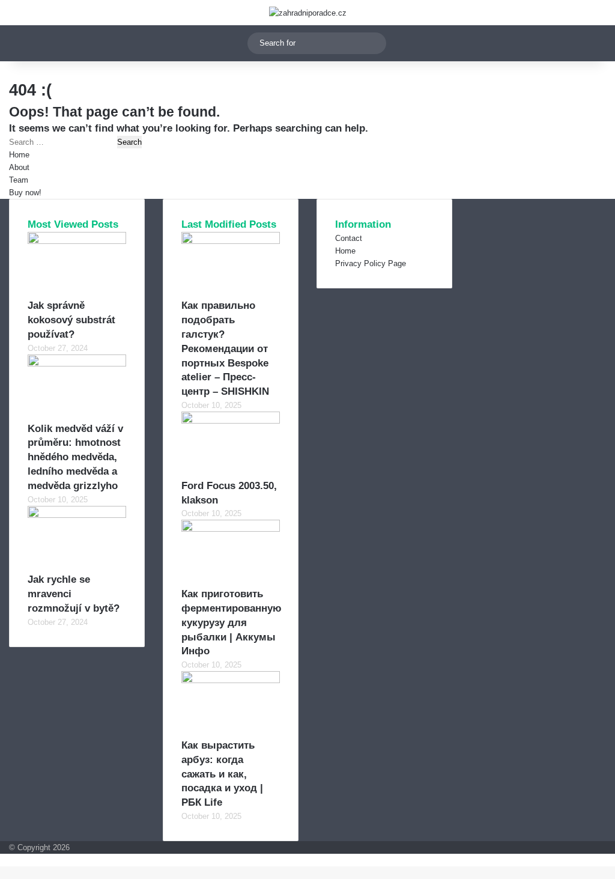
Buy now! (25, 192)
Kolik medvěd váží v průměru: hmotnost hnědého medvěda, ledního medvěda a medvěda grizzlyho (75, 457)
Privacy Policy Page (370, 263)
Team (18, 179)
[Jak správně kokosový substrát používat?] (77, 241)
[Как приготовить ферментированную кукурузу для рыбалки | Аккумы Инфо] (230, 529)
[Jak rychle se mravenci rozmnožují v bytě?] (77, 515)
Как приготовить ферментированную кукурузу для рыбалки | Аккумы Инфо (231, 622)
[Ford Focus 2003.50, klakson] (230, 420)
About (19, 167)
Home (19, 154)
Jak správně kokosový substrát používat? (71, 320)
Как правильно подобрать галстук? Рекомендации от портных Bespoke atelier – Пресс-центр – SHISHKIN (225, 348)
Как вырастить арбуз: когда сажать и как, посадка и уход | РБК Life (222, 774)
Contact (348, 238)
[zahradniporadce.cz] (308, 12)
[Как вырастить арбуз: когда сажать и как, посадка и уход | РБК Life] (230, 680)
